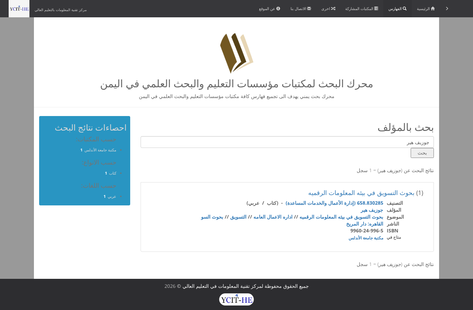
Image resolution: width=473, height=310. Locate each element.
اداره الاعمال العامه (273, 216)
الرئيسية (424, 8)
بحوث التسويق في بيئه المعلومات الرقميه (361, 192)
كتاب (112, 173)
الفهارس (396, 8)
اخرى (326, 8)
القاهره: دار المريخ (364, 223)
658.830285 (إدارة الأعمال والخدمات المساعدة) (334, 203)
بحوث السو (212, 216)
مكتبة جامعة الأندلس (366, 238)
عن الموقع (267, 8)
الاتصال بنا (299, 8)
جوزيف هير (372, 209)
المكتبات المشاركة (359, 8)
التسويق (238, 216)
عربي (112, 196)
